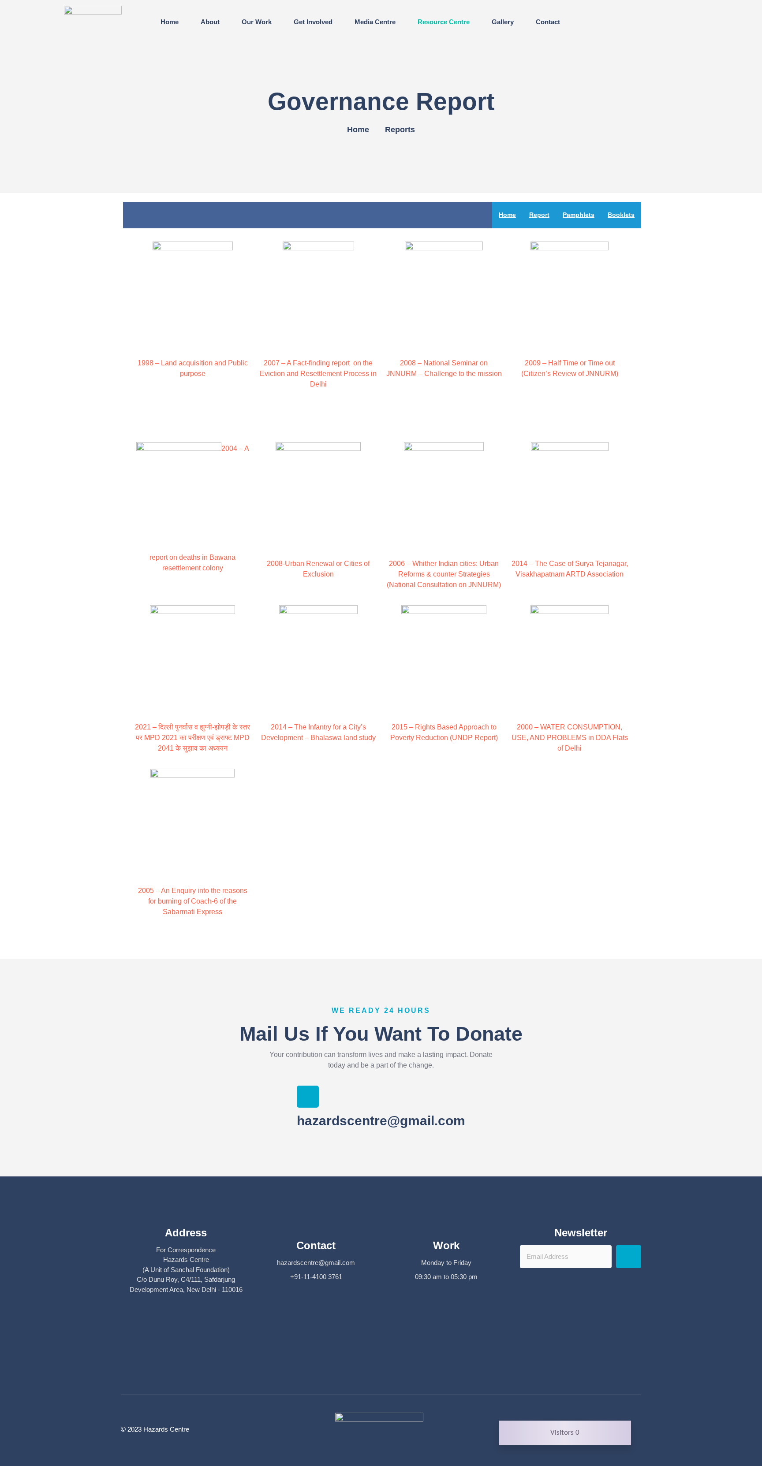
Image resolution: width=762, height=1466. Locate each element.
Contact (548, 22)
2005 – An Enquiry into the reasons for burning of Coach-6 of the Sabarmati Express (192, 901)
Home (170, 22)
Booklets (621, 214)
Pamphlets (578, 214)
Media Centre (375, 22)
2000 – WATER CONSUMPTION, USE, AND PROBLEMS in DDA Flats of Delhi (570, 737)
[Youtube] (394, 1372)
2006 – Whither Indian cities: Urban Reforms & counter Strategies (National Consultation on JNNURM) (444, 574)
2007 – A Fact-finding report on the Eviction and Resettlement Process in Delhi (318, 373)
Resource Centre (444, 22)
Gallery (503, 22)
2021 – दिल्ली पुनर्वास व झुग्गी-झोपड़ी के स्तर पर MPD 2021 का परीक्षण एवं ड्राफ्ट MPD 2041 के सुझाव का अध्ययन (192, 737)
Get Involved (313, 22)
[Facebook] (368, 1372)
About (210, 22)
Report (539, 214)
